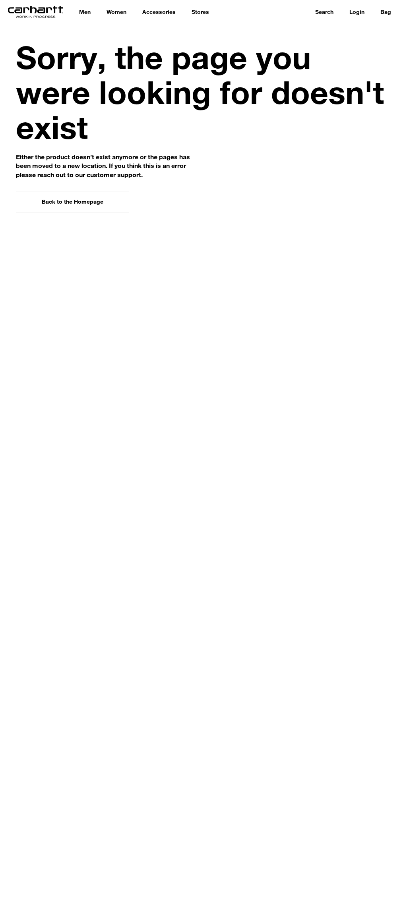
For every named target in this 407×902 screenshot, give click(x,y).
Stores (200, 11)
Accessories (159, 11)
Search (324, 11)
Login (356, 11)
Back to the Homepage (72, 201)
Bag (385, 11)
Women (116, 11)
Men (85, 11)
